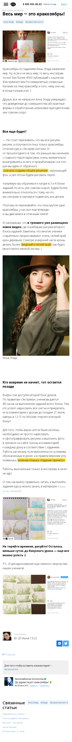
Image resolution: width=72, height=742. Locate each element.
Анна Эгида (8, 22)
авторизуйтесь (11, 669)
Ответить (44, 685)
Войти (64, 4)
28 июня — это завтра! (13, 722)
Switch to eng (50, 4)
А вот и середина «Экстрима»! (16, 718)
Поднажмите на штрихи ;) (14, 714)
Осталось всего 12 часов (13, 731)
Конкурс (19, 22)
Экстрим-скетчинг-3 (34, 22)
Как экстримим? (10, 727)
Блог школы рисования (13, 10)
